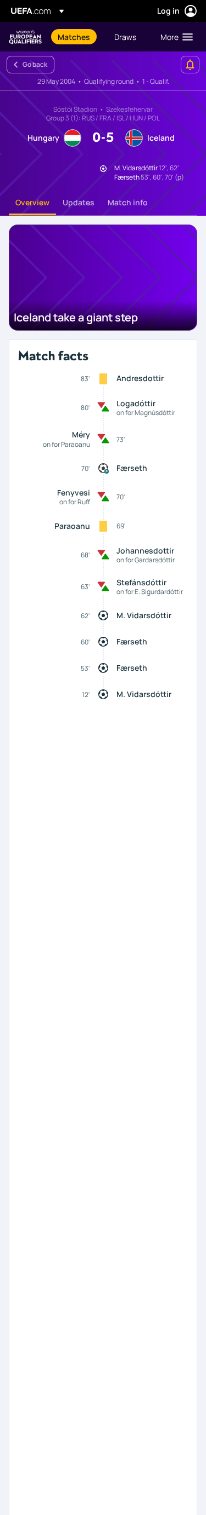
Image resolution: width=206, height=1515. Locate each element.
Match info (128, 202)
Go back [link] (35, 64)
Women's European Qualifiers (25, 37)
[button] (174, 36)
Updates (78, 202)
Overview (32, 202)
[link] (74, 36)
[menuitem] (77, 36)
